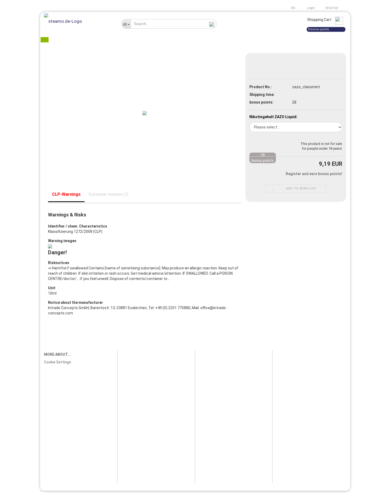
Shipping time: (262, 94)
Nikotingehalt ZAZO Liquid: (273, 117)
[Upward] (375, 495)
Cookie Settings (57, 362)
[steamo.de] (79, 21)
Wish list (331, 8)
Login (310, 8)
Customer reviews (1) (108, 194)
